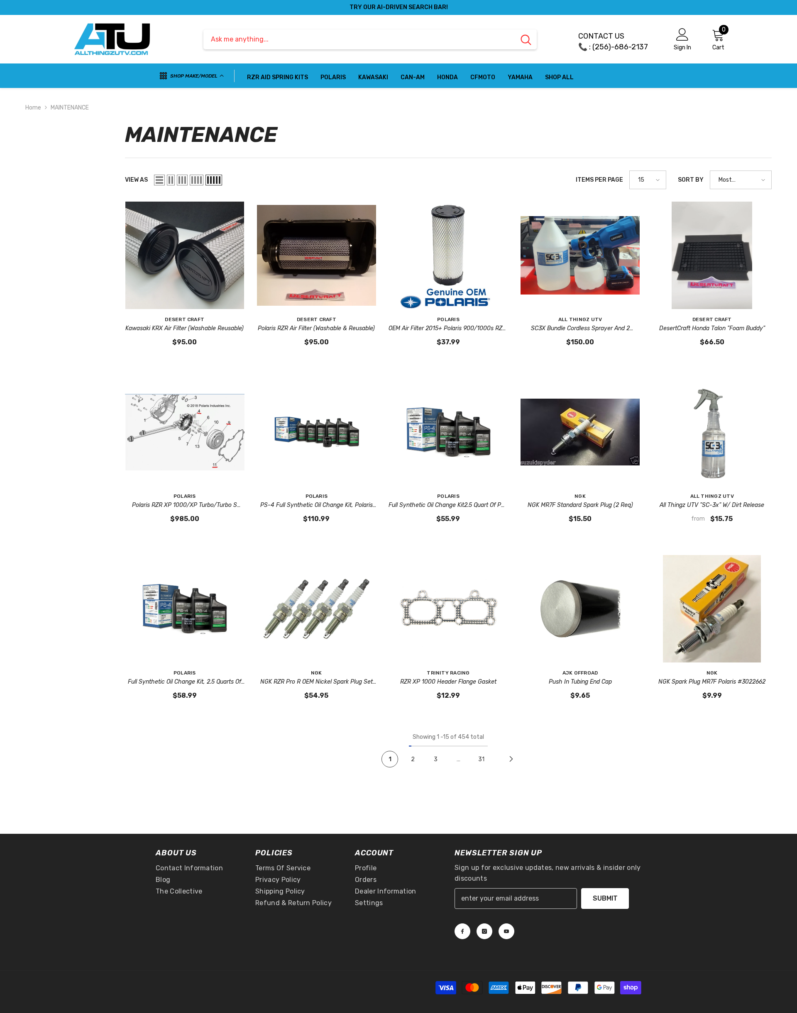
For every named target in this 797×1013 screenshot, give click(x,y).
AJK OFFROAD (580, 673)
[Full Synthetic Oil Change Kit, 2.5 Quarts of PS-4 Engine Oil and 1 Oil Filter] (184, 608)
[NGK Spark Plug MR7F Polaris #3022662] (712, 608)
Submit (605, 898)
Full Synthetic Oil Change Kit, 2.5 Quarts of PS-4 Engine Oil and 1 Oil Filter (184, 682)
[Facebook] (462, 931)
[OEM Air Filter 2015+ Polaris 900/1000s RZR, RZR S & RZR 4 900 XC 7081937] (448, 255)
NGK (580, 496)
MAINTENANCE (70, 107)
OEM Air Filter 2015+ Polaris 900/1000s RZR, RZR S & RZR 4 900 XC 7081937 (448, 329)
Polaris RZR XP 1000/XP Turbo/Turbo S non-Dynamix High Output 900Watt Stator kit (185, 506)
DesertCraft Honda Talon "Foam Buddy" (712, 328)
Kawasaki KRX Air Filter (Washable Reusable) (184, 328)
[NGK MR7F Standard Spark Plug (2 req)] (580, 432)
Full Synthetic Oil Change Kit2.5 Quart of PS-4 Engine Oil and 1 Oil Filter (448, 506)
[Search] (370, 39)
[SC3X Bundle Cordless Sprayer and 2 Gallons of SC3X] (580, 255)
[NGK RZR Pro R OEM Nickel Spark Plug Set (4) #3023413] (316, 608)
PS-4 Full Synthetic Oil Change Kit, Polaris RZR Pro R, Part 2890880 (316, 506)
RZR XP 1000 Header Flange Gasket (448, 681)
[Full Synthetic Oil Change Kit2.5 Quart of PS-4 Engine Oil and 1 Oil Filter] (448, 432)
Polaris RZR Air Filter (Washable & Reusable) (316, 328)
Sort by (691, 179)
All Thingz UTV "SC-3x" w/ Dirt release (712, 505)
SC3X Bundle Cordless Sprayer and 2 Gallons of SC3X (580, 329)
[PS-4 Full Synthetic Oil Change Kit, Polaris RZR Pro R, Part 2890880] (316, 432)
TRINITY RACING (448, 673)
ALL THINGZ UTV (580, 319)
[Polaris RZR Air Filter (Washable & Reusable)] (316, 255)
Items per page (599, 179)
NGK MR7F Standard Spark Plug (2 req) (580, 505)
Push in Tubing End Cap (580, 681)
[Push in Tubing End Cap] (580, 608)
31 (481, 759)
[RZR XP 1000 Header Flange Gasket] (448, 608)
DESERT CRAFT (184, 319)
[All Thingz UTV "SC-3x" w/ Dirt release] (712, 432)
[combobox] (359, 39)
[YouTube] (506, 931)
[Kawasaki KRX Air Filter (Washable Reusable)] (184, 255)
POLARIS (448, 319)
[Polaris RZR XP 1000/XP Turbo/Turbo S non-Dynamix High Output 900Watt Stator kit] (184, 432)
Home (33, 107)
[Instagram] (484, 931)
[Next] (511, 759)
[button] (159, 180)
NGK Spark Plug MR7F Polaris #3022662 (711, 681)
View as (136, 179)
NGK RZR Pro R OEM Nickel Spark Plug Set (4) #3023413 (316, 682)
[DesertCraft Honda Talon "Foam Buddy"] (712, 255)
